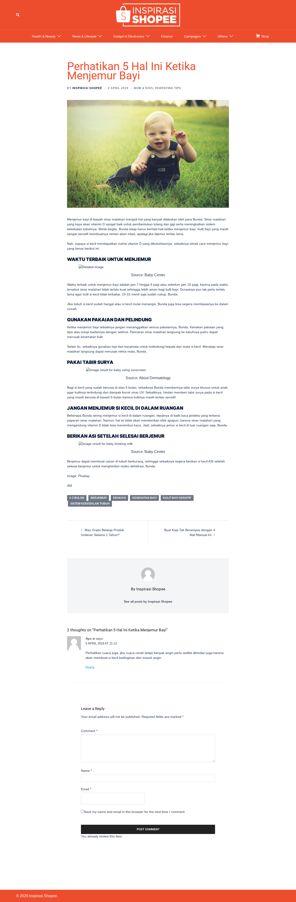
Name (86, 770)
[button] (18, 15)
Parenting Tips (168, 88)
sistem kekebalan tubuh (90, 503)
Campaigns (192, 36)
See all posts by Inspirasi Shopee (148, 601)
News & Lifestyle (84, 36)
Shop (264, 36)
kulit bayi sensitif (177, 497)
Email (86, 789)
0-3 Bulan (76, 497)
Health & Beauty (44, 36)
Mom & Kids (143, 88)
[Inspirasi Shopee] (148, 14)
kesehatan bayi (144, 497)
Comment (89, 731)
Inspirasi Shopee (87, 88)
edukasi (119, 497)
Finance (167, 36)
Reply (90, 667)
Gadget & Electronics (128, 36)
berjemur (99, 497)
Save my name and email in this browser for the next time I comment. (134, 812)
